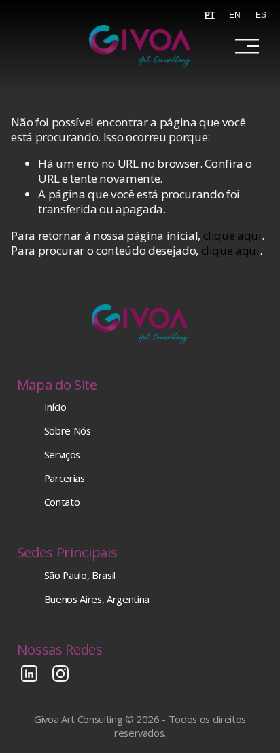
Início (55, 407)
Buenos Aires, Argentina (97, 599)
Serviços (62, 454)
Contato (62, 502)
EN (235, 15)
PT (210, 15)
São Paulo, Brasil (80, 575)
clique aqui (232, 235)
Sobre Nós (67, 430)
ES (261, 15)
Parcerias (64, 478)
